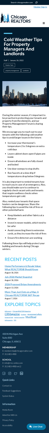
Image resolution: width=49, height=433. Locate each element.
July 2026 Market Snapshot (18, 276)
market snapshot (19, 317)
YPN (15, 320)
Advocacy (8, 311)
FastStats (23, 314)
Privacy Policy (8, 420)
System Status (8, 396)
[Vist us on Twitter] (17, 374)
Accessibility (7, 425)
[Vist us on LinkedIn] (22, 374)
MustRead (30, 317)
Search (36, 2)
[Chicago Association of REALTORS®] (15, 18)
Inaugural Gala (9, 317)
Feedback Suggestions (11, 391)
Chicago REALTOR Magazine (22, 311)
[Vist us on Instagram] (11, 374)
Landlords (26, 70)
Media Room (7, 410)
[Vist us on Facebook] (5, 374)
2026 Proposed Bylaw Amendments (23, 284)
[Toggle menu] (44, 23)
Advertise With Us (9, 415)
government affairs (34, 314)
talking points (9, 320)
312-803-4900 (10, 354)
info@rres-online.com (14, 363)
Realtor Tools (9, 65)
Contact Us (7, 386)
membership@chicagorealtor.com (18, 351)
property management (12, 70)
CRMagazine (12, 313)
